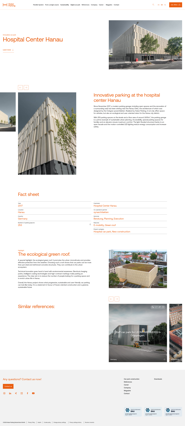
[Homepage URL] (9, 5)
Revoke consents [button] (89, 422)
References (85, 5)
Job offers (174, 5)
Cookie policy (47, 422)
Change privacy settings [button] (59, 422)
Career (101, 5)
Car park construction (131, 379)
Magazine (109, 5)
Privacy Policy (31, 422)
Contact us (8, 386)
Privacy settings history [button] (75, 422)
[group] (138, 333)
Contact (116, 5)
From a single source (52, 5)
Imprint (39, 422)
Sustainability (64, 5)
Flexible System (38, 5)
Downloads (158, 379)
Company (94, 5)
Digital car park (75, 5)
